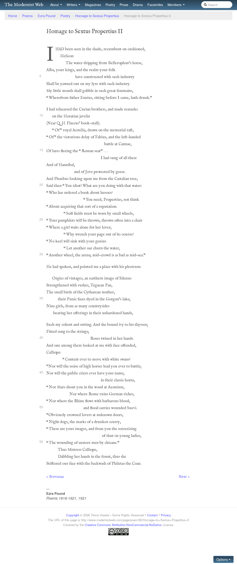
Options (222, 559)
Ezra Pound (46, 15)
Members (175, 4)
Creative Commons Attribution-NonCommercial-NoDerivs (123, 525)
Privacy (166, 515)
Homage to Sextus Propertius (97, 15)
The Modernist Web (24, 5)
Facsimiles (155, 4)
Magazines (93, 4)
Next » (184, 477)
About (55, 4)
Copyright (72, 515)
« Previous (55, 477)
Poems (27, 15)
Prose (124, 4)
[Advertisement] (118, 544)
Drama (138, 4)
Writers (72, 4)
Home (12, 15)
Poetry (110, 4)
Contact (152, 515)
